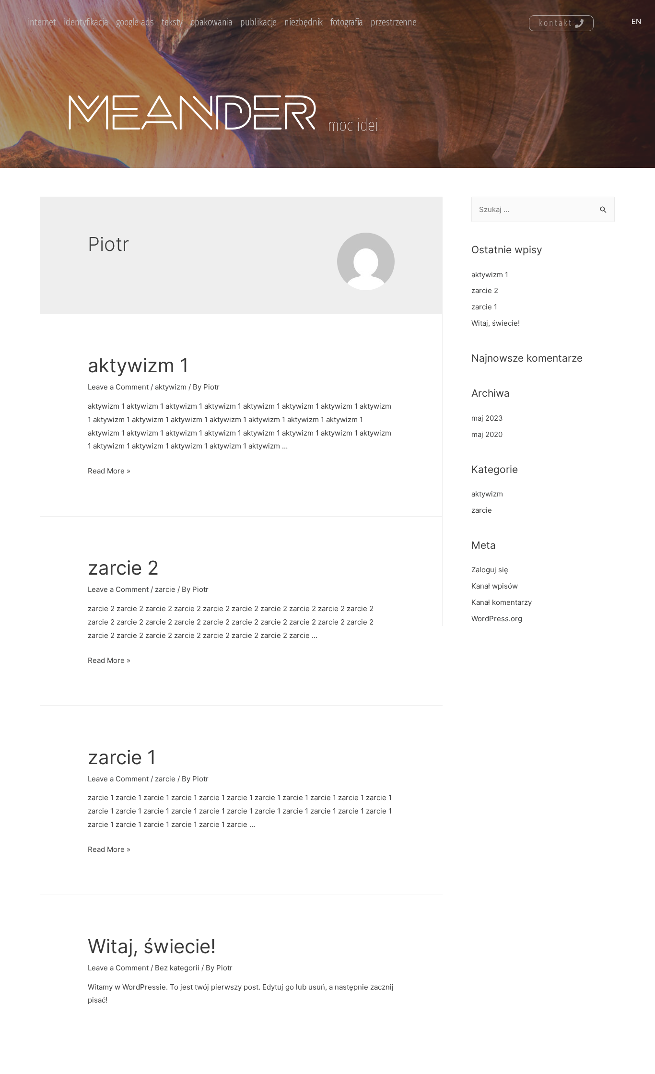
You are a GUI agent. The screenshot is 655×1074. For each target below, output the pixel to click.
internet (42, 22)
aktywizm (171, 386)
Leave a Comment (118, 386)
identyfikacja (86, 22)
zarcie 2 (123, 567)
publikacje (258, 22)
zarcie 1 (122, 757)
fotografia (346, 22)
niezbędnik (303, 22)
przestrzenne (394, 22)
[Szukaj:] (543, 209)
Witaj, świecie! (152, 946)
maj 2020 (487, 434)
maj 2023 (487, 418)
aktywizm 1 (138, 365)
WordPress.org (496, 618)
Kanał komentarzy (501, 602)
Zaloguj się (489, 569)
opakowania (211, 22)
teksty (172, 22)
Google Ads (135, 22)
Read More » (109, 470)
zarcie (165, 589)
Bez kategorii (177, 967)
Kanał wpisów (494, 585)
